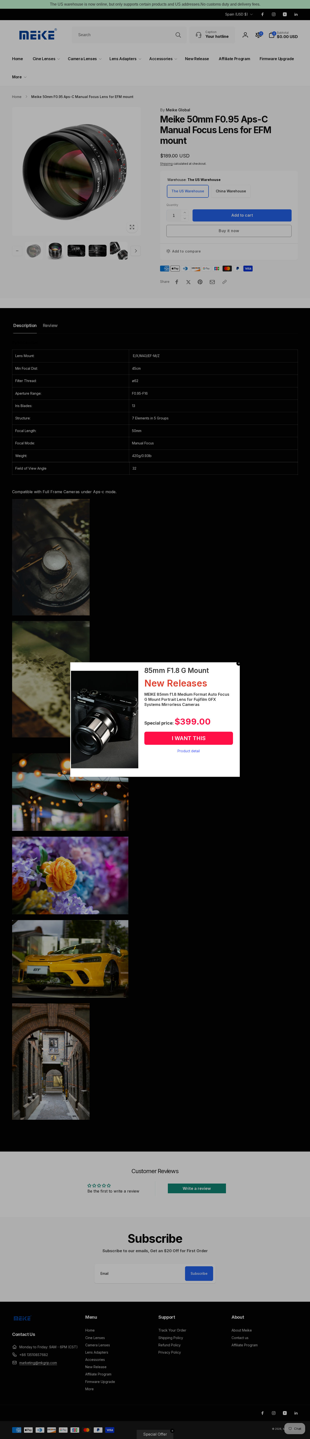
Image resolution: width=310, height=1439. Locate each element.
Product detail (189, 751)
